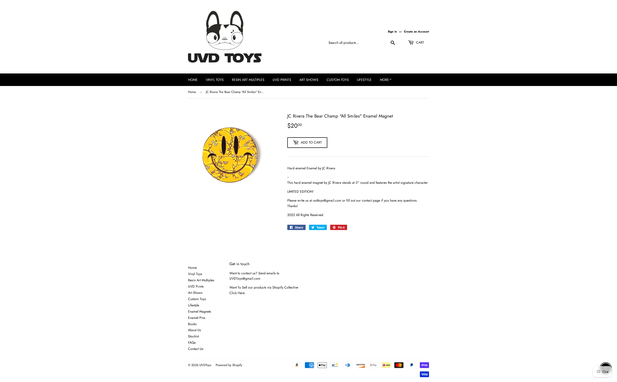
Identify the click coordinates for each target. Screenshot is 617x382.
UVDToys (205, 365)
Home (193, 79)
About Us (194, 330)
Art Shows (308, 79)
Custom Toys (338, 79)
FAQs (192, 342)
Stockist (193, 336)
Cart (419, 42)
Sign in (392, 31)
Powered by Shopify (229, 365)
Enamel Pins (196, 317)
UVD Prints (282, 79)
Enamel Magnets (199, 311)
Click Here (237, 292)
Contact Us (195, 348)
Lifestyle (364, 79)
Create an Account (416, 31)
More (384, 79)
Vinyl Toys (215, 79)
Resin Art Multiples (248, 79)
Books (192, 324)
